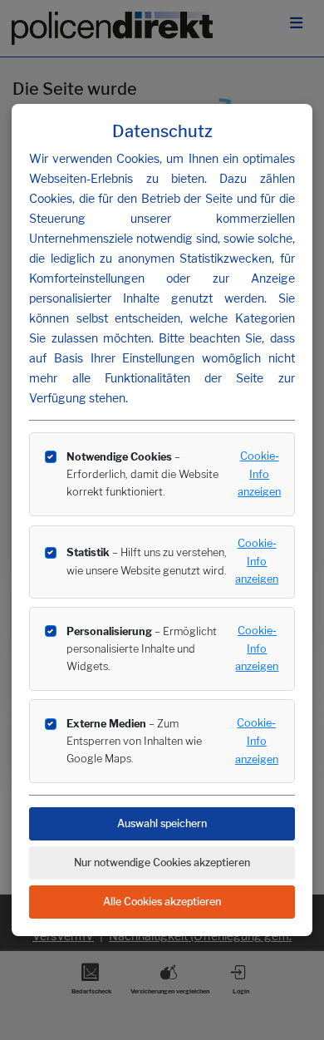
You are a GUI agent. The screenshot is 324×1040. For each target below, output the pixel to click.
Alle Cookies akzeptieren (162, 901)
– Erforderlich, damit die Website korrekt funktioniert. (142, 474)
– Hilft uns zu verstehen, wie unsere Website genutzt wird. (146, 561)
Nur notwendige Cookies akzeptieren (162, 862)
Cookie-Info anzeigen (259, 474)
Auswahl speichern (162, 823)
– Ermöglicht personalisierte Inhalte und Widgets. (141, 649)
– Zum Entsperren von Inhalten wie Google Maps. (134, 741)
